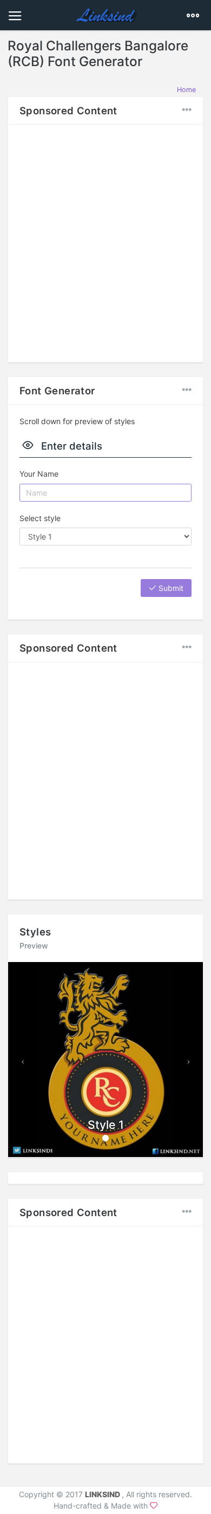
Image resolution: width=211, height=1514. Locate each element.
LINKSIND (103, 1494)
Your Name (38, 473)
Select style (40, 518)
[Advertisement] (105, 241)
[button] (22, 1059)
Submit (169, 588)
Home (186, 90)
